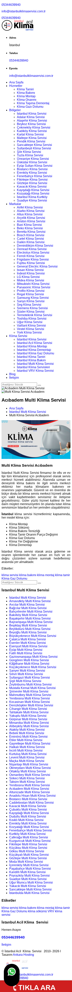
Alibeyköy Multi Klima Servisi (29, 726)
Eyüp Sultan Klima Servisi (34, 165)
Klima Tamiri (25, 89)
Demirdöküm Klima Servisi (35, 245)
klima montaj (45, 575)
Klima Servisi (18, 336)
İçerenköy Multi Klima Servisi (29, 865)
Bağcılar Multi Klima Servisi (28, 608)
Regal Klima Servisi (30, 294)
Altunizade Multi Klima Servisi (29, 792)
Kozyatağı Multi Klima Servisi (29, 827)
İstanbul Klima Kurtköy (32, 197)
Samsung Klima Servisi (33, 297)
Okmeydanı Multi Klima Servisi (30, 767)
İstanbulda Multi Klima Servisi (29, 893)
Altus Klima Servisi (30, 214)
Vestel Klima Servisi (30, 329)
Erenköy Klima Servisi (32, 172)
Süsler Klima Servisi (31, 311)
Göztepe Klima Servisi (32, 183)
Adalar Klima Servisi (31, 117)
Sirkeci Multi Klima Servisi (27, 778)
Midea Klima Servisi (30, 280)
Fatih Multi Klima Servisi (25, 653)
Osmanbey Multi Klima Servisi (29, 774)
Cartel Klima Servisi (30, 238)
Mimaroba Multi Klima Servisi (29, 722)
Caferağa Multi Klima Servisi (28, 837)
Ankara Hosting (23, 954)
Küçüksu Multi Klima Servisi (28, 847)
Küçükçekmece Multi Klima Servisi (32, 667)
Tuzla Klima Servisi (30, 155)
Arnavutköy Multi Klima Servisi (30, 601)
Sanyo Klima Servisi (31, 301)
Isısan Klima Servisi (30, 270)
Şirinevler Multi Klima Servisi (28, 691)
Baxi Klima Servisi (29, 224)
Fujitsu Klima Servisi (31, 263)
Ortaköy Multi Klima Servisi (27, 771)
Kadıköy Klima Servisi (32, 131)
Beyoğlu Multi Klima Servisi (28, 632)
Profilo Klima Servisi (31, 290)
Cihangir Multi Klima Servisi (28, 708)
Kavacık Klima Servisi (32, 186)
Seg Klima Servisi (29, 304)
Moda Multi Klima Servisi (26, 861)
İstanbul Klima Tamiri (31, 356)
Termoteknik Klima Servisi (34, 315)
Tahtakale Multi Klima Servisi (29, 712)
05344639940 (11, 4)
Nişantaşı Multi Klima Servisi (28, 764)
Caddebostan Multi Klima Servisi (31, 802)
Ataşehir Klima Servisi (32, 120)
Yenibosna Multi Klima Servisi (29, 698)
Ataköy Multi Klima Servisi (27, 729)
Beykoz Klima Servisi (31, 124)
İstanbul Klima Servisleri (33, 367)
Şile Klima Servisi (29, 151)
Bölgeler (15, 110)
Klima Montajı (26, 96)
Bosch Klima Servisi (30, 235)
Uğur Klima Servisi (29, 322)
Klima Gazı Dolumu (30, 106)
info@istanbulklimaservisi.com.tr (24, 11)
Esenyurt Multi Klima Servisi (28, 646)
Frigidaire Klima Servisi (33, 259)
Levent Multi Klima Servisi (27, 757)
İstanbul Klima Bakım (31, 360)
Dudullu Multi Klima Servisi (27, 816)
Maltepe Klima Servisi (32, 138)
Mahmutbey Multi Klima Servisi (30, 695)
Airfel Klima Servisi (30, 207)
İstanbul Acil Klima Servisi (34, 342)
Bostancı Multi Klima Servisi (28, 799)
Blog (12, 374)
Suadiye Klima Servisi (32, 200)
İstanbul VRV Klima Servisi (35, 370)
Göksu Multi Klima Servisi (26, 851)
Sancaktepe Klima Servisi (34, 144)
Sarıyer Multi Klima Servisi (27, 670)
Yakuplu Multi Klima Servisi (27, 715)
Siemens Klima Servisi (32, 308)
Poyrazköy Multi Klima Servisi (29, 875)
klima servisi (10, 575)
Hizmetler (15, 85)
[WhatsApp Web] (12, 975)
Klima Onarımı (26, 99)
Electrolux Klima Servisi (33, 252)
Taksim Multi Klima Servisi (27, 781)
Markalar (15, 204)
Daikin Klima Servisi (31, 242)
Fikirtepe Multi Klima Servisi (28, 844)
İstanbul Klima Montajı (32, 346)
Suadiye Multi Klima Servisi (28, 879)
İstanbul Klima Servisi (31, 113)
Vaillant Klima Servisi (31, 325)
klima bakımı (27, 575)
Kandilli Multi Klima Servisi (27, 872)
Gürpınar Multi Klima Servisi (28, 719)
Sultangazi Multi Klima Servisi (29, 677)
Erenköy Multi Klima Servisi (28, 823)
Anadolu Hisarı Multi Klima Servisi (32, 795)
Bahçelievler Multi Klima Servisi (30, 611)
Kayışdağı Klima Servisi (33, 190)
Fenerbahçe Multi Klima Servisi (30, 830)
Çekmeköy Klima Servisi (33, 127)
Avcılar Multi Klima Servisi (27, 604)
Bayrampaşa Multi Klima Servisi (31, 622)
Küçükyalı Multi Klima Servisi (29, 854)
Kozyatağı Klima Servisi (33, 193)
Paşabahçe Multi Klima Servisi (30, 868)
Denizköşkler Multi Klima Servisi (31, 705)
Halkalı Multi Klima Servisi (27, 747)
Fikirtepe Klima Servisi (32, 179)
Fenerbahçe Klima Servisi (34, 176)
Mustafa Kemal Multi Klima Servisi (32, 688)
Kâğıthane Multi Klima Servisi (29, 663)
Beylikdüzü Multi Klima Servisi (29, 629)
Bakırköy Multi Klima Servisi (28, 615)
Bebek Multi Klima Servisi (26, 733)
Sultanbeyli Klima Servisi (34, 148)
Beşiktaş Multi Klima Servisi (28, 625)
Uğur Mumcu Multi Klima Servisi (31, 882)
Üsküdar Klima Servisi (32, 162)
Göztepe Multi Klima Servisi (28, 858)
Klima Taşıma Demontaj (33, 103)
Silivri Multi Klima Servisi (26, 674)
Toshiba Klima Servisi (31, 318)
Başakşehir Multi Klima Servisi (30, 618)
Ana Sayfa (16, 82)
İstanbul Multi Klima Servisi (35, 363)
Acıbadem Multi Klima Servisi (29, 788)
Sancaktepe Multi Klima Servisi (30, 889)
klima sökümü (37, 911)
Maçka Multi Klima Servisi (26, 761)
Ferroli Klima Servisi (31, 256)
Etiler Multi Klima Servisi (25, 740)
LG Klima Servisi (28, 276)
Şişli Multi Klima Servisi (25, 681)
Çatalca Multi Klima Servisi (27, 639)
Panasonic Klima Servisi (33, 287)
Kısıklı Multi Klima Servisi (26, 820)
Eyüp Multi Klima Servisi (25, 649)
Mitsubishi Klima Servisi (33, 283)
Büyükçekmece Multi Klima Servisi (32, 635)
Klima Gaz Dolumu (14, 578)
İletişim (14, 377)
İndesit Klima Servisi (31, 273)
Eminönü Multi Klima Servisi (28, 736)
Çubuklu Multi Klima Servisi (28, 809)
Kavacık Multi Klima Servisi (27, 806)
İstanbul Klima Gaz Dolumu (35, 353)
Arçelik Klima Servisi (31, 217)
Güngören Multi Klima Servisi (29, 660)
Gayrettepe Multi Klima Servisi (29, 743)
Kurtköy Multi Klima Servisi (27, 833)
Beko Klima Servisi (30, 228)
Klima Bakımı (26, 92)
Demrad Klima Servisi (32, 249)
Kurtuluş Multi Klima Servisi (28, 754)
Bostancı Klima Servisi (32, 169)
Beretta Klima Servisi (31, 231)
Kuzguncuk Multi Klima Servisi (30, 840)
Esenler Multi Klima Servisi (27, 642)
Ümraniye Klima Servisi (33, 158)
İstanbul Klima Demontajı (34, 349)
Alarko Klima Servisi (31, 210)
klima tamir (62, 575)
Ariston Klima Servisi (31, 221)
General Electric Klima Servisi (37, 266)
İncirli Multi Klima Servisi (26, 750)
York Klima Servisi (29, 332)
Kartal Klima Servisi (30, 134)
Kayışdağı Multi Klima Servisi (29, 813)
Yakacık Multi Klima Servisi (27, 886)
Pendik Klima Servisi (31, 141)
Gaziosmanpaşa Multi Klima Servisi (33, 656)
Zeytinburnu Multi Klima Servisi (30, 684)
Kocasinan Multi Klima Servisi (29, 701)
